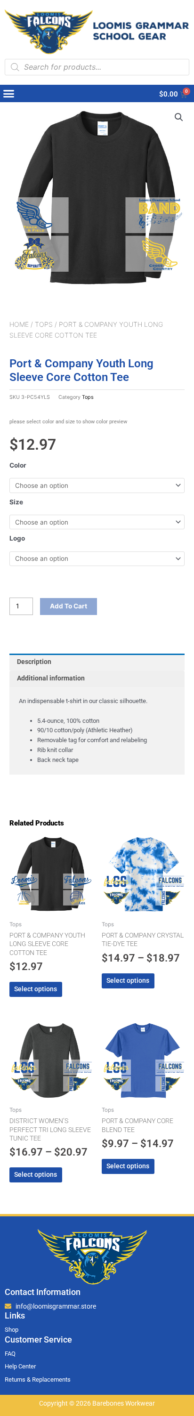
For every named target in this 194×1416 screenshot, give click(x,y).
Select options (35, 989)
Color (17, 465)
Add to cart (68, 606)
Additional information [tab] (51, 678)
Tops (44, 324)
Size (16, 502)
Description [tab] (34, 661)
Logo (17, 538)
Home (19, 324)
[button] (9, 94)
